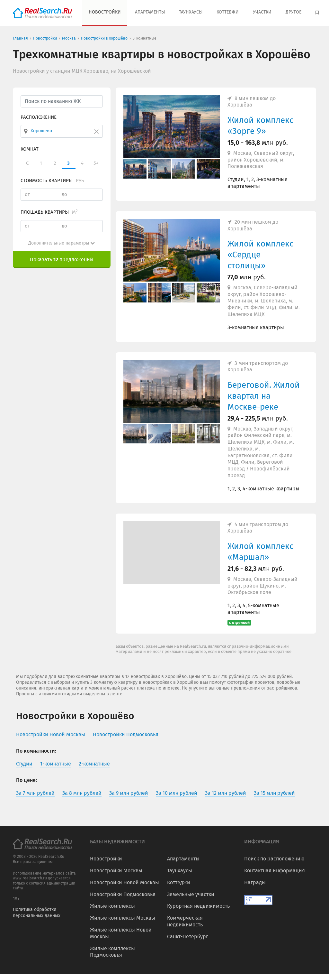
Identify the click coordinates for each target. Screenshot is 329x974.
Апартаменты (150, 12)
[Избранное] (318, 13)
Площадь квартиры (49, 212)
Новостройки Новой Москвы (124, 882)
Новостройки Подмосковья (123, 894)
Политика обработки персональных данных (36, 912)
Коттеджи (228, 12)
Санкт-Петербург (187, 936)
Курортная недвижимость (198, 906)
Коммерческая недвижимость (185, 921)
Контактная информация (274, 870)
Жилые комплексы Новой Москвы (121, 933)
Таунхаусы (190, 12)
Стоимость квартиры (52, 180)
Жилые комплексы (112, 906)
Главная (20, 38)
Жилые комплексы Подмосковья (112, 951)
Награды (255, 882)
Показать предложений (61, 259)
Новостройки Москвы (116, 870)
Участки (262, 12)
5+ (95, 163)
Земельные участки (190, 894)
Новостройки (105, 12)
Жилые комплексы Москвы (122, 918)
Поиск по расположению (274, 859)
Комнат (30, 149)
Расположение (39, 117)
